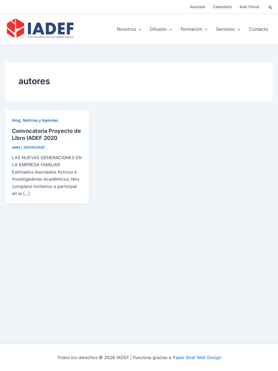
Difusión (158, 29)
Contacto (258, 29)
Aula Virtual (249, 6)
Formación (191, 29)
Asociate (197, 6)
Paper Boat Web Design (197, 357)
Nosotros (126, 29)
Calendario (222, 6)
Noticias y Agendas (40, 120)
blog (16, 120)
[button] (270, 7)
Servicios (225, 29)
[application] (138, 29)
